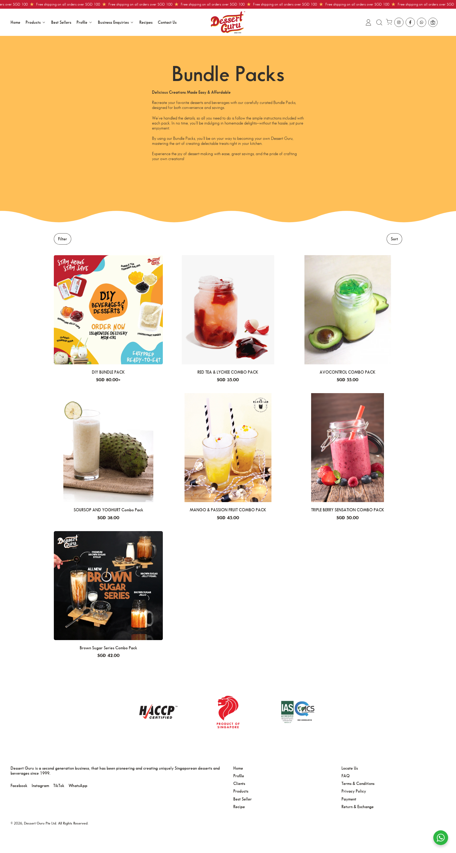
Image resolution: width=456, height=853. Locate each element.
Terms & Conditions (357, 783)
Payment (348, 799)
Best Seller (242, 799)
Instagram (40, 785)
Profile (238, 775)
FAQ (345, 775)
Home (15, 22)
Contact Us (167, 22)
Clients (239, 783)
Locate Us (349, 768)
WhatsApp (78, 785)
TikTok (58, 785)
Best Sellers (61, 22)
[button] (379, 22)
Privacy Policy (353, 791)
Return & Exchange (357, 806)
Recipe (239, 806)
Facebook (19, 785)
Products (240, 791)
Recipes (146, 22)
